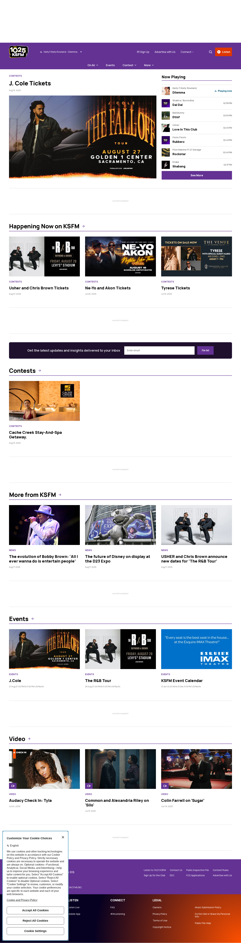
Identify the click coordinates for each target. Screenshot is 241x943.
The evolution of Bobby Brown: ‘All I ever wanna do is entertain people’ (43, 559)
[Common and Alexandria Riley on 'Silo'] (120, 769)
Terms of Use (160, 920)
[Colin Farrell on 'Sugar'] (196, 769)
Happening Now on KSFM (44, 226)
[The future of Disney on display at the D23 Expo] (120, 525)
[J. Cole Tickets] (82, 137)
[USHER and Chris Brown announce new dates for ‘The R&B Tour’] (196, 525)
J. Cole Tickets (30, 83)
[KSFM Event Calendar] (196, 649)
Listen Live (74, 907)
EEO (172, 875)
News (12, 550)
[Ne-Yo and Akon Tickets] (120, 256)
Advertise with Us (165, 51)
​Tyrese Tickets (175, 288)
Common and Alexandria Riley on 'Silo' (117, 803)
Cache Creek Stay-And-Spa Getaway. (35, 435)
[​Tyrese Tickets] (196, 256)
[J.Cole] (44, 649)
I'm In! (205, 350)
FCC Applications (195, 875)
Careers (157, 907)
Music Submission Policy (208, 907)
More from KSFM (32, 494)
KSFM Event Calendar (182, 680)
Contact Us (176, 870)
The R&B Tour (98, 680)
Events (110, 65)
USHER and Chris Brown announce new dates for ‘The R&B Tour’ (194, 559)
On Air (91, 65)
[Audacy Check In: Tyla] (44, 769)
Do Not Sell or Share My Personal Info (212, 915)
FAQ (112, 907)
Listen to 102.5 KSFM (155, 870)
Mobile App (74, 914)
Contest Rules (221, 870)
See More (197, 175)
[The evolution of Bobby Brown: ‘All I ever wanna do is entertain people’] (44, 525)
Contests (15, 76)
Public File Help (203, 923)
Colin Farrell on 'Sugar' (182, 800)
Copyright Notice (162, 927)
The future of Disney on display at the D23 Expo (117, 559)
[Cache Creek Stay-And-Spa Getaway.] (44, 401)
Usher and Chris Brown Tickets (39, 288)
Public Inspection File (197, 870)
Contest (128, 65)
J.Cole (15, 680)
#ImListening (117, 914)
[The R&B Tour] (120, 649)
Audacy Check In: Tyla (30, 800)
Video (17, 738)
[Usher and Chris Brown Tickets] (44, 256)
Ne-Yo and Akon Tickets (108, 288)
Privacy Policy (160, 914)
